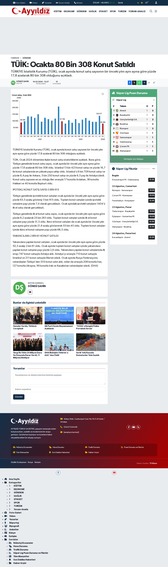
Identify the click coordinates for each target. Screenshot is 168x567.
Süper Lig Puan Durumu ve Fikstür (30, 553)
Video (35, 3)
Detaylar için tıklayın (133, 159)
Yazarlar (48, 3)
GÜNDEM (81, 11)
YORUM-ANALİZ (137, 11)
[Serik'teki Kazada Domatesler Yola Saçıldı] (90, 342)
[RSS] (138, 427)
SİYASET (103, 11)
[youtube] (114, 473)
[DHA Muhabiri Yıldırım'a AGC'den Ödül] (59, 342)
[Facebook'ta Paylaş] (130, 83)
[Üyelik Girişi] (155, 3)
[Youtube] (133, 427)
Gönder (19, 397)
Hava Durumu (58, 447)
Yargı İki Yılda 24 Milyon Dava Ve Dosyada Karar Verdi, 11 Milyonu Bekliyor (27, 355)
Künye (30, 462)
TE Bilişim (153, 463)
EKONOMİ (69, 11)
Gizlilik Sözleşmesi (18, 462)
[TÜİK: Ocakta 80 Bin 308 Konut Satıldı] (59, 117)
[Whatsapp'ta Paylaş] (139, 83)
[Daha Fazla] (144, 83)
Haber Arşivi (93, 452)
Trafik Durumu (94, 447)
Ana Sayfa (14, 479)
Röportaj (14, 523)
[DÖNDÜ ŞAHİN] (19, 288)
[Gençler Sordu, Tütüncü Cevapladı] (27, 315)
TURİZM (122, 11)
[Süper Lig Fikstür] (153, 169)
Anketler (14, 529)
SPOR (113, 11)
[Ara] (151, 11)
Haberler (15, 58)
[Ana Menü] (156, 11)
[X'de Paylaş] (134, 83)
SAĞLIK (93, 11)
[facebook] (58, 473)
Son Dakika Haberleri (61, 452)
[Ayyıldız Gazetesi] (31, 11)
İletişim (80, 3)
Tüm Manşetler (22, 452)
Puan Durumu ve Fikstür (134, 447)
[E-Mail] (30, 292)
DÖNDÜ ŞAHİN (37, 286)
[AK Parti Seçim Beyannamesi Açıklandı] (59, 315)
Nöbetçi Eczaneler (24, 447)
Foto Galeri (20, 3)
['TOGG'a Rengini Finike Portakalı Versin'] (90, 315)
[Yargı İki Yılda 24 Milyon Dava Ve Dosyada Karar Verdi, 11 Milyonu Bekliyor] (27, 342)
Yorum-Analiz (64, 3)
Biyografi (14, 526)
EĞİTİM (58, 11)
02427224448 (70, 427)
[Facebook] (129, 427)
